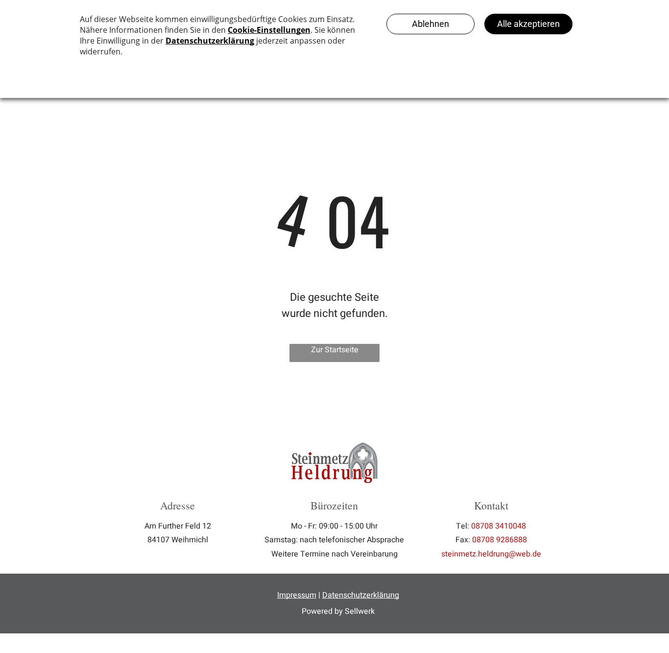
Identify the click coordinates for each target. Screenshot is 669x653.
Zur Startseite (334, 350)
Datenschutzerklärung (360, 595)
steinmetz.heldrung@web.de (491, 554)
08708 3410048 (498, 526)
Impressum (296, 595)
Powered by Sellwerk (338, 611)
